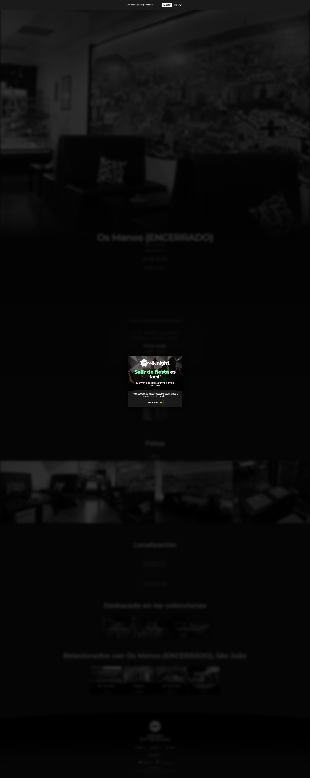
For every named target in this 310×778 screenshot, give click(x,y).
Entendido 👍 (155, 402)
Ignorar (178, 5)
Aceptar (167, 5)
